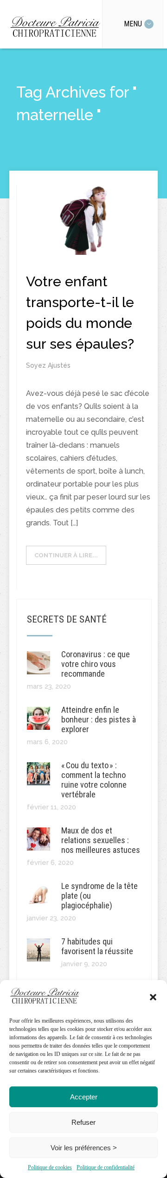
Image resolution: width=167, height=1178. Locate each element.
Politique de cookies (50, 1167)
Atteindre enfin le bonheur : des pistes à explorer (98, 719)
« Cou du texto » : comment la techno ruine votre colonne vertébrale (94, 779)
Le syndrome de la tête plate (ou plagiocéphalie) (99, 895)
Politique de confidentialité (106, 1167)
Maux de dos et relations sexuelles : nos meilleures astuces (100, 840)
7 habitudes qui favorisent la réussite (97, 946)
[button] (153, 997)
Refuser (83, 1122)
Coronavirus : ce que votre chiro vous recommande (95, 663)
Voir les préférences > (84, 1148)
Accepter (83, 1097)
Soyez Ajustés (48, 365)
